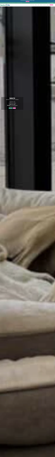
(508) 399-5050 (12, 104)
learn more (27, 1)
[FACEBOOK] (47, 3)
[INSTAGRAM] (49, 3)
